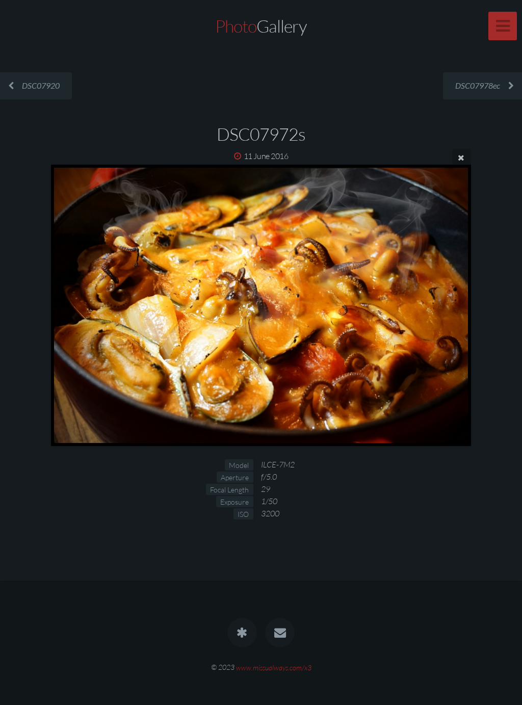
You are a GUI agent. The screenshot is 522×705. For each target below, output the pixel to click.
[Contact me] (280, 632)
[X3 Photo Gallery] (242, 632)
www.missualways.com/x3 (273, 667)
